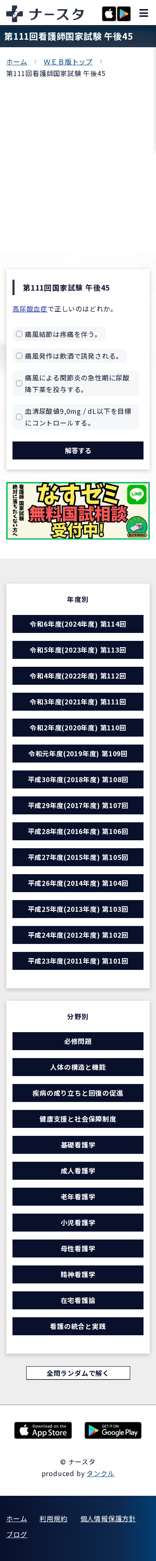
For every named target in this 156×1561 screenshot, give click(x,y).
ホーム (16, 61)
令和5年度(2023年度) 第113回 (78, 650)
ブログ (16, 1534)
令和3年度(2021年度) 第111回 (78, 701)
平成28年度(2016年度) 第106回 (78, 831)
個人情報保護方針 (108, 1518)
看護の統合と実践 (78, 1326)
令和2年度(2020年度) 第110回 (78, 727)
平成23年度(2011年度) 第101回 (78, 961)
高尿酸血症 (29, 309)
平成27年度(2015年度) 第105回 (78, 857)
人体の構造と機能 (78, 1067)
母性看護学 (78, 1248)
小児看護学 (78, 1222)
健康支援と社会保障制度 (78, 1119)
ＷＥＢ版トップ (68, 61)
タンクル (100, 1473)
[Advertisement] (78, 161)
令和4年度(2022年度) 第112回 (78, 676)
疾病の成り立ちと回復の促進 (77, 1093)
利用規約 (53, 1518)
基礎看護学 (78, 1145)
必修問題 (78, 1041)
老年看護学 (78, 1196)
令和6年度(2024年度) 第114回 (78, 624)
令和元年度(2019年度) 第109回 (78, 753)
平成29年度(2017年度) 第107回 (78, 805)
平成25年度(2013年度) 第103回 (78, 909)
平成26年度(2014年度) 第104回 (78, 883)
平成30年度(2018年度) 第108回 (78, 779)
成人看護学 (78, 1171)
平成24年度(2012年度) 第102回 (78, 935)
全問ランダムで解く (78, 1373)
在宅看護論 (78, 1300)
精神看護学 (78, 1274)
